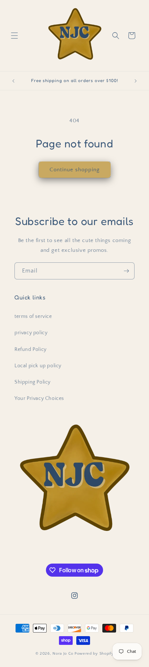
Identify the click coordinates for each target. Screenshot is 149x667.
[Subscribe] (126, 270)
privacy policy (30, 333)
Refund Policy (30, 349)
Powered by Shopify (94, 653)
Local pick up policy (37, 366)
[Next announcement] (136, 81)
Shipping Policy (32, 382)
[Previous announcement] (13, 81)
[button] (14, 36)
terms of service (33, 316)
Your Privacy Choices (39, 398)
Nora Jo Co (62, 653)
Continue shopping (75, 170)
